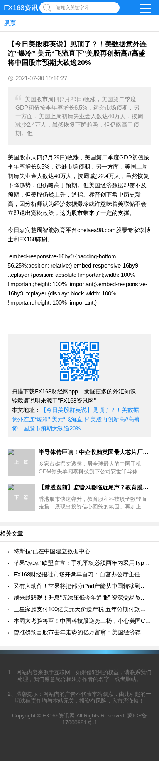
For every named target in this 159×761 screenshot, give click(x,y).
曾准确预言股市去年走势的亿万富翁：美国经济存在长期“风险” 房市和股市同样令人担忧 (82, 632)
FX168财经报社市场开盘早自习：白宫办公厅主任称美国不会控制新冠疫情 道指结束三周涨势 (82, 574)
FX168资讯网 (24, 8)
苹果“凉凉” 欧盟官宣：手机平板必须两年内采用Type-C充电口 (82, 562)
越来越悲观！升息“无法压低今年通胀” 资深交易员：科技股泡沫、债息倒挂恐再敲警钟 (82, 597)
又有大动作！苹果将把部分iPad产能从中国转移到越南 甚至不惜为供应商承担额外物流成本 (82, 586)
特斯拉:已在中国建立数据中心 (52, 551)
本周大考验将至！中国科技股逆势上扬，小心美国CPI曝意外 (82, 620)
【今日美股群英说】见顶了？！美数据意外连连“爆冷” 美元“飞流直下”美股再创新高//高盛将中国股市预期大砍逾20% (76, 419)
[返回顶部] (143, 677)
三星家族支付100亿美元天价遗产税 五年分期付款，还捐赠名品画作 (82, 609)
